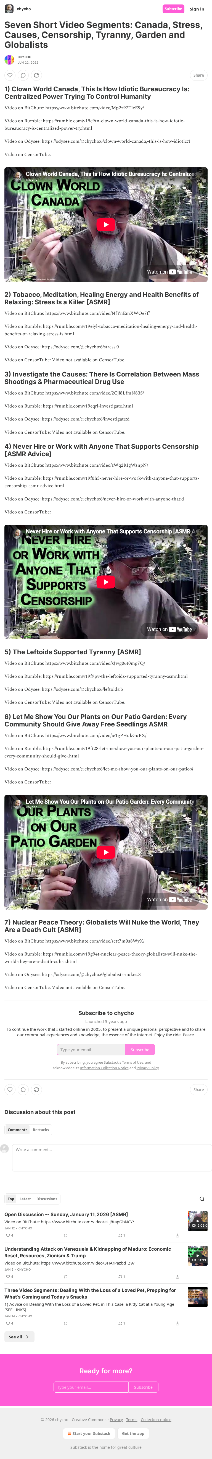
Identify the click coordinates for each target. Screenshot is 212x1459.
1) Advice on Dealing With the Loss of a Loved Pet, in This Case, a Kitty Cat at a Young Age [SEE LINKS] (89, 1306)
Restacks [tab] (41, 1129)
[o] (197, 1221)
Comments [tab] (17, 1129)
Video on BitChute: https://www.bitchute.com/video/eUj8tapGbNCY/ (69, 1221)
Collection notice (156, 1419)
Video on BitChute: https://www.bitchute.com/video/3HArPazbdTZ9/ (69, 1263)
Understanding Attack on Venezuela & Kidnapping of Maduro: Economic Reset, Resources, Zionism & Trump (87, 1252)
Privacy (116, 1419)
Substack (78, 1447)
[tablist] (28, 1129)
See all (15, 1336)
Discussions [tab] (46, 1198)
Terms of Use (132, 1062)
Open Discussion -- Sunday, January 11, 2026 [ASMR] (66, 1214)
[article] (106, 1225)
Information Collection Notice (104, 1067)
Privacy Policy (148, 1067)
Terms (131, 1419)
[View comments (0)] (23, 75)
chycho (24, 57)
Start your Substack (91, 1433)
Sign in (197, 9)
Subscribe (173, 8)
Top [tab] (11, 1198)
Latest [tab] (25, 1198)
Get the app (133, 1433)
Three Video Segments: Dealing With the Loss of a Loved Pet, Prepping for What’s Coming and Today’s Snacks (90, 1293)
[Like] (9, 75)
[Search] (202, 1198)
